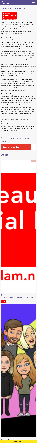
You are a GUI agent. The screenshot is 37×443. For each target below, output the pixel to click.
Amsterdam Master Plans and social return (17, 297)
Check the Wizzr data (11, 147)
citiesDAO (6, 2)
